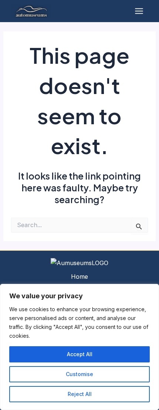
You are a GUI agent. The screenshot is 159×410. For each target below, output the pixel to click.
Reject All (80, 394)
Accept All (79, 354)
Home (79, 276)
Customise (79, 374)
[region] (79, 347)
